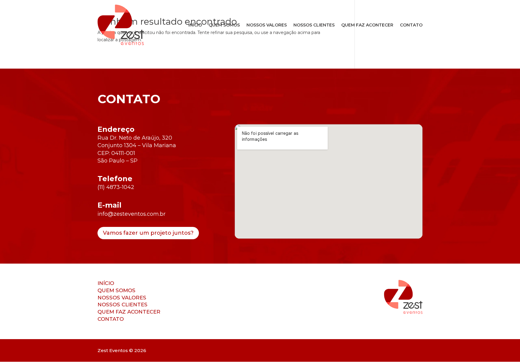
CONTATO (411, 25)
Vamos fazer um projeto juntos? (148, 233)
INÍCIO (195, 25)
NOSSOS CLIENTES (314, 25)
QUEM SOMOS (224, 25)
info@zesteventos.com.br (132, 214)
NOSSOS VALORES (266, 25)
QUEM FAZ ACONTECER (367, 25)
